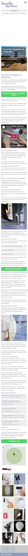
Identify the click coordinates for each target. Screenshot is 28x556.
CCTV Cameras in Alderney (8, 551)
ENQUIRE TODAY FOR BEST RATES (14, 94)
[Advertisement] (14, 31)
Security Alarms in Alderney (8, 546)
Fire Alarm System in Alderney (9, 548)
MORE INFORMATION (14, 269)
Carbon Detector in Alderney (8, 549)
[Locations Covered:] (1, 2)
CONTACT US (14, 441)
